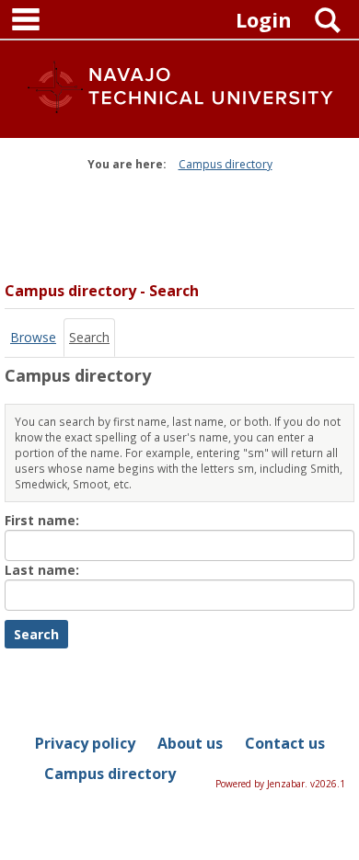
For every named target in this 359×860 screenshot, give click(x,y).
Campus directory (225, 164)
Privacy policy (85, 743)
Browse (33, 337)
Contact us (285, 743)
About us (190, 743)
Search (89, 337)
